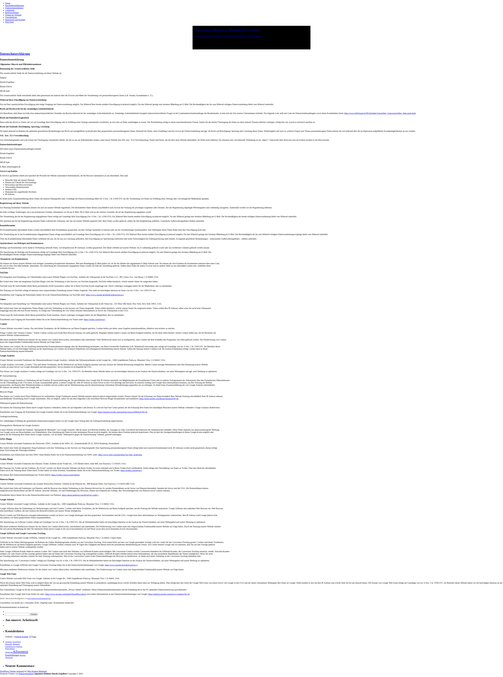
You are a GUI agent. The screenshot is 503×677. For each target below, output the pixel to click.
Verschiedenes (11, 17)
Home (7, 3)
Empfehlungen (10, 647)
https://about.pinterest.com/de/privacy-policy (80, 495)
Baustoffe (8, 644)
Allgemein (20, 652)
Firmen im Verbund (13, 15)
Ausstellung (16, 642)
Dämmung (16, 644)
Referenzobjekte (12, 13)
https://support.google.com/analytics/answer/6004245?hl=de (122, 412)
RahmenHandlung (26, 674)
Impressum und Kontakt (15, 20)
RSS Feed (9, 22)
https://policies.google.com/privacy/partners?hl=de (169, 594)
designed (20, 671)
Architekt (8, 642)
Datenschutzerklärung (14, 8)
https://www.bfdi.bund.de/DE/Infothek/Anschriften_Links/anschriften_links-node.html (380, 113)
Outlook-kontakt (21, 637)
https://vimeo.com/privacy (94, 319)
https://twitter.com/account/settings (65, 475)
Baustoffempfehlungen (14, 5)
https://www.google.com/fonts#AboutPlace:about (65, 594)
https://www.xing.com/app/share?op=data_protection (120, 455)
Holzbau (19, 647)
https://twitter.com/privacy (131, 470)
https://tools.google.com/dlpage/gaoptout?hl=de (158, 399)
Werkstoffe (9, 652)
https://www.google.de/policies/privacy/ (121, 565)
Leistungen (9, 10)
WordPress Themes (8, 671)
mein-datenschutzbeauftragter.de (39, 598)
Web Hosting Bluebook (37, 671)
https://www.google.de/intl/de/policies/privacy (105, 295)
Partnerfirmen (10, 649)
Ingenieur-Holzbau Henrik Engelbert (227, 30)
